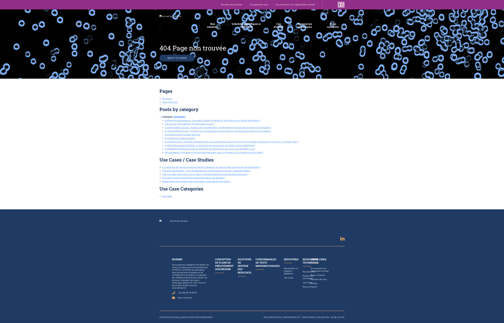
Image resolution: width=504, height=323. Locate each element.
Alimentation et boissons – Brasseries (291, 271)
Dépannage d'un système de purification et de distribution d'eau (196, 181)
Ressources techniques (305, 25)
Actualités (179, 117)
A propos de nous (259, 4)
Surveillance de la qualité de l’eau (182, 134)
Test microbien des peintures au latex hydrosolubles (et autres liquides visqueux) (205, 174)
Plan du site (338, 317)
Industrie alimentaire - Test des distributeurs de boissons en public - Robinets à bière (206, 171)
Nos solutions (212, 25)
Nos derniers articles (231, 4)
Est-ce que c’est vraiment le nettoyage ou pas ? (189, 124)
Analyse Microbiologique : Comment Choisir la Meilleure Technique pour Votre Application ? (213, 120)
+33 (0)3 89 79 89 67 (187, 293)
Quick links (318, 259)
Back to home (177, 58)
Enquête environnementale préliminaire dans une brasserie (193, 178)
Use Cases (167, 196)
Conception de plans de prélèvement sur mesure (224, 264)
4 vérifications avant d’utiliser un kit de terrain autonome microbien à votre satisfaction (210, 145)
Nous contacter (333, 25)
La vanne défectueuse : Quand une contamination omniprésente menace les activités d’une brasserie (218, 127)
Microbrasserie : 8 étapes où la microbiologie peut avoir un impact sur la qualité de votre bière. (214, 152)
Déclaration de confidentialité (282, 317)
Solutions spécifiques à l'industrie (246, 25)
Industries (291, 259)
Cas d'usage (279, 25)
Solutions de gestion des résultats (244, 266)
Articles (314, 283)
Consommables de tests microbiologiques (268, 262)
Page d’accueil (169, 102)
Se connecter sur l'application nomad (295, 4)
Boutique (167, 98)
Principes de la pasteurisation (180, 138)
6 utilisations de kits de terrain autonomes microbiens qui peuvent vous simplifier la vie (210, 149)
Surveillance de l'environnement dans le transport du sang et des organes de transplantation (211, 167)
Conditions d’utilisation (315, 317)
